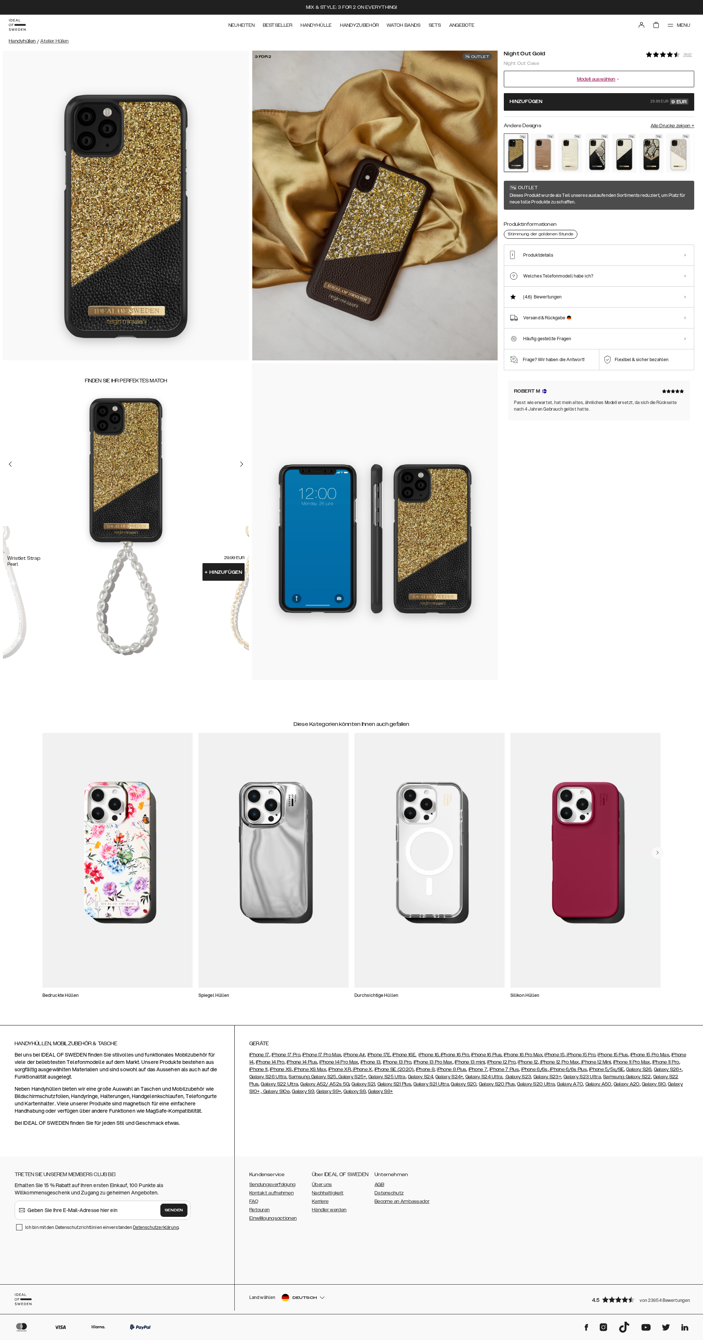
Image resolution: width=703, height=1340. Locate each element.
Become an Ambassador (402, 1201)
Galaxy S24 (420, 1076)
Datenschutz (389, 1193)
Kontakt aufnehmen (271, 1193)
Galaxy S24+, (449, 1076)
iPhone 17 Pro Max (321, 1054)
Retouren (259, 1209)
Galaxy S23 (518, 1076)
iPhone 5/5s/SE (606, 1069)
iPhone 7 (478, 1069)
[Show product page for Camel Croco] (543, 153)
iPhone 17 (259, 1054)
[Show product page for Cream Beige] (570, 153)
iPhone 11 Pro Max (631, 1062)
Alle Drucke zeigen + (672, 125)
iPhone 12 (528, 1062)
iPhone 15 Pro (580, 1054)
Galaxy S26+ (668, 1069)
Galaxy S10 (654, 1084)
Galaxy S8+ (380, 1091)
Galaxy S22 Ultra (279, 1084)
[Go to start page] (17, 25)
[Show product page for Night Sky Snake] (597, 153)
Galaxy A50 (598, 1084)
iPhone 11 (258, 1069)
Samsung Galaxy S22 (627, 1076)
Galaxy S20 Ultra (536, 1084)
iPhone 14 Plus (302, 1062)
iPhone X (362, 1069)
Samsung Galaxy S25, (313, 1076)
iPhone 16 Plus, (487, 1054)
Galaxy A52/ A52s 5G (324, 1084)
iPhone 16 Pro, (455, 1054)
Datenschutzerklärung (156, 1227)
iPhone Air (354, 1054)
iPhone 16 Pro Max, (523, 1054)
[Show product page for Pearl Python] (678, 153)
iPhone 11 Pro (665, 1062)
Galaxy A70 (570, 1084)
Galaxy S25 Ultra (387, 1076)
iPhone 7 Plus (504, 1069)
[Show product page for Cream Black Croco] (624, 153)
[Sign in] (641, 25)
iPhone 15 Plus (613, 1054)
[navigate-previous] (657, 853)
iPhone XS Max (309, 1069)
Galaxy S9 (303, 1091)
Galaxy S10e (276, 1091)
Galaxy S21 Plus (394, 1084)
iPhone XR (339, 1069)
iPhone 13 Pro (397, 1062)
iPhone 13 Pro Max (433, 1062)
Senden (174, 1210)
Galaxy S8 (354, 1091)
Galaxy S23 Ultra (582, 1076)
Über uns (322, 1184)
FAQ (253, 1201)
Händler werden (329, 1209)
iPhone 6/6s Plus (568, 1069)
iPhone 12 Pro (501, 1062)
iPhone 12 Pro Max (559, 1062)
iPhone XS (281, 1069)
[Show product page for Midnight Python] (651, 153)
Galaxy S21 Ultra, (431, 1084)
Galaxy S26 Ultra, (268, 1076)
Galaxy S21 (363, 1084)
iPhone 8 (425, 1069)
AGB (379, 1184)
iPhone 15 (554, 1054)
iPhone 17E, (379, 1054)
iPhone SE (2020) (394, 1069)
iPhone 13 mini (470, 1062)
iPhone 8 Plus (451, 1069)
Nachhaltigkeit (327, 1193)
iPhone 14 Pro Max (338, 1062)
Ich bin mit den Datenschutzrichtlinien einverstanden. (102, 1227)
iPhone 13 (371, 1062)
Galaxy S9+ (328, 1091)
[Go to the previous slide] (10, 463)
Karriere (320, 1201)
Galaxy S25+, (352, 1076)
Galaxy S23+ (547, 1076)
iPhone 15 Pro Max (650, 1054)
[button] (641, 1299)
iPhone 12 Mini (595, 1062)
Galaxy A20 (627, 1084)
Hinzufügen (223, 572)
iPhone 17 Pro (286, 1054)
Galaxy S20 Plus (497, 1084)
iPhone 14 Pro (270, 1062)
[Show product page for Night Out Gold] (516, 152)
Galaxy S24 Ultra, (484, 1076)
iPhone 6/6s (534, 1069)
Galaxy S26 (638, 1069)
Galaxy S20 (463, 1084)
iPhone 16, (429, 1054)
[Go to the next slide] (241, 463)
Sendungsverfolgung (272, 1184)
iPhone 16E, (404, 1054)
